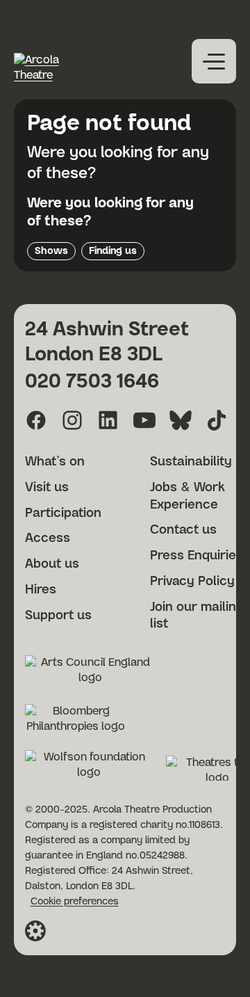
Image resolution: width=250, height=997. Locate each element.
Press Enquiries (196, 556)
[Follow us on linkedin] (108, 420)
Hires (40, 590)
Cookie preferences (75, 902)
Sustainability (191, 462)
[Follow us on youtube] (144, 420)
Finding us (113, 251)
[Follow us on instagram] (72, 420)
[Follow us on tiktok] (217, 420)
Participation (63, 513)
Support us (58, 615)
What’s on (55, 462)
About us (52, 564)
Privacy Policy (192, 581)
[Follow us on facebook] (36, 420)
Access (47, 538)
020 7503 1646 (92, 382)
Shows (51, 251)
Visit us (47, 487)
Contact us (183, 530)
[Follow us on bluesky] (180, 420)
